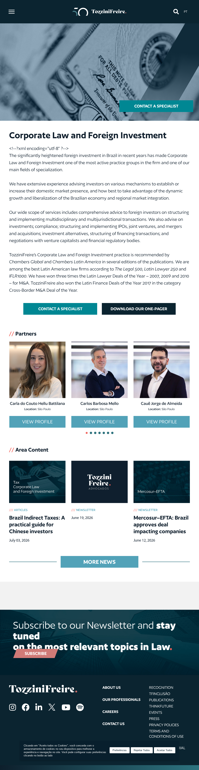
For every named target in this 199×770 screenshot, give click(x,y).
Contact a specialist (156, 106)
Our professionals (121, 699)
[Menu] (11, 11)
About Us (111, 687)
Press (154, 718)
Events (155, 712)
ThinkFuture (161, 706)
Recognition (161, 687)
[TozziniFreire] (99, 11)
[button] (176, 11)
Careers (110, 711)
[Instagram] (12, 707)
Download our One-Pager (139, 308)
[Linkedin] (38, 707)
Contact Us (113, 724)
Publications (161, 700)
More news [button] (99, 562)
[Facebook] (26, 707)
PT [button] (185, 11)
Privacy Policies (164, 725)
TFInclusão (159, 694)
